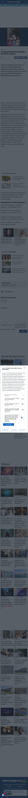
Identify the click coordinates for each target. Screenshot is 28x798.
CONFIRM (8, 424)
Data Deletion (5, 429)
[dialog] (14, 399)
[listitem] (14, 395)
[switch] (22, 399)
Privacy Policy (22, 429)
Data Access (14, 429)
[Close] (25, 368)
